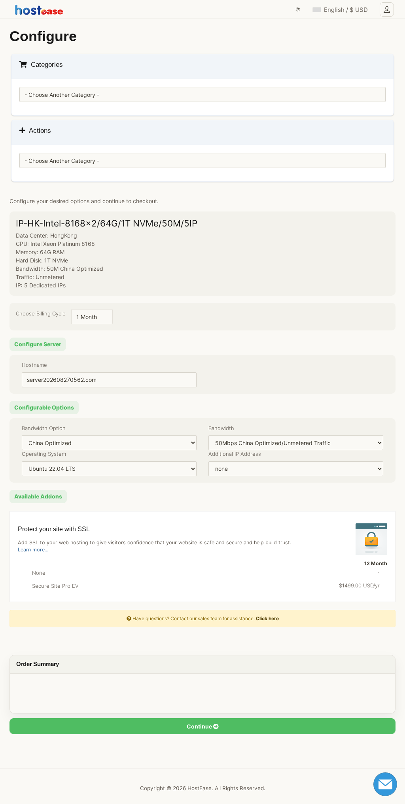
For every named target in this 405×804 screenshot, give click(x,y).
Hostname (34, 365)
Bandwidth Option (44, 428)
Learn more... (33, 550)
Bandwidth (221, 428)
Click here (267, 618)
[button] (298, 9)
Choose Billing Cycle (41, 313)
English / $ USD (346, 9)
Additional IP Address (234, 454)
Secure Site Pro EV (203, 585)
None (203, 572)
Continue (200, 726)
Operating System (44, 454)
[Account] (387, 9)
